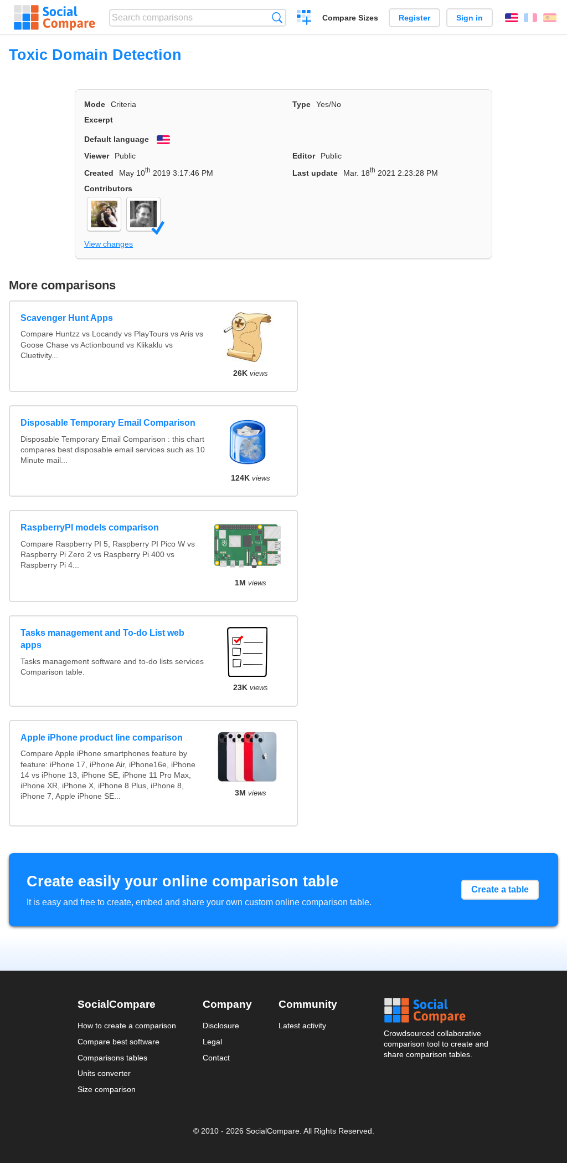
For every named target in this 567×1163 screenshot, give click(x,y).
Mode (94, 104)
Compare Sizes (350, 17)
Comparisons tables (112, 1057)
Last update (315, 173)
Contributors (108, 188)
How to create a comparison (127, 1025)
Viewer (96, 155)
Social (437, 1010)
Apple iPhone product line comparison (101, 737)
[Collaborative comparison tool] (54, 17)
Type (301, 104)
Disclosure (221, 1025)
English (511, 17)
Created (99, 173)
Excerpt (98, 119)
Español (549, 17)
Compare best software (118, 1041)
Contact (216, 1057)
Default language (116, 139)
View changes (108, 243)
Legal (212, 1041)
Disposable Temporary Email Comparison (107, 422)
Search (277, 17)
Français (530, 17)
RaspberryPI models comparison (89, 527)
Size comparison (107, 1089)
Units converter (104, 1073)
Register (414, 17)
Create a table (500, 889)
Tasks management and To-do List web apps (102, 639)
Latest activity (302, 1025)
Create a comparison (304, 19)
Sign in (469, 17)
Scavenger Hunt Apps (66, 318)
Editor (303, 155)
